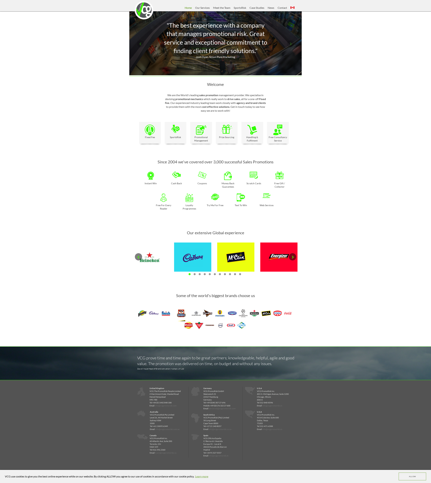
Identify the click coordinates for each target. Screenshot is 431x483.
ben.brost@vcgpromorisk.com (222, 408)
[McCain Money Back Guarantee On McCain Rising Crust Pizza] (235, 267)
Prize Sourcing (226, 137)
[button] (292, 7)
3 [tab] (200, 274)
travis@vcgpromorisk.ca (165, 453)
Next (290, 43)
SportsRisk (240, 7)
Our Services (202, 7)
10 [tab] (235, 274)
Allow (412, 476)
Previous (140, 43)
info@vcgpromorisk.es (218, 455)
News (271, 7)
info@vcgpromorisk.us (272, 405)
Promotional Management (201, 139)
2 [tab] (195, 274)
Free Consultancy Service (278, 139)
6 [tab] (215, 274)
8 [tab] (225, 274)
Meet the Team (221, 7)
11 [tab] (240, 274)
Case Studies (257, 7)
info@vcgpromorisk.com (166, 405)
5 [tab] (210, 274)
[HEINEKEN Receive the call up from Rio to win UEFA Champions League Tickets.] (149, 267)
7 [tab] (220, 274)
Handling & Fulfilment (252, 139)
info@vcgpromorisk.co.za (220, 429)
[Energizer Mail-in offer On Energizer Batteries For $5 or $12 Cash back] (278, 267)
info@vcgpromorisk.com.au (167, 429)
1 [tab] (190, 274)
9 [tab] (230, 274)
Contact (282, 7)
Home (188, 7)
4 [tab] (205, 274)
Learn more (201, 476)
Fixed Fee (150, 137)
